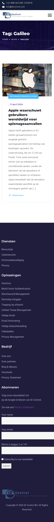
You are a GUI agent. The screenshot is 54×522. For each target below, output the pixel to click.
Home (5, 39)
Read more (18, 195)
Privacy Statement (24, 407)
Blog (14, 39)
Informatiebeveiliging (23, 96)
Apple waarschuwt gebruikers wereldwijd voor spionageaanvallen (25, 117)
